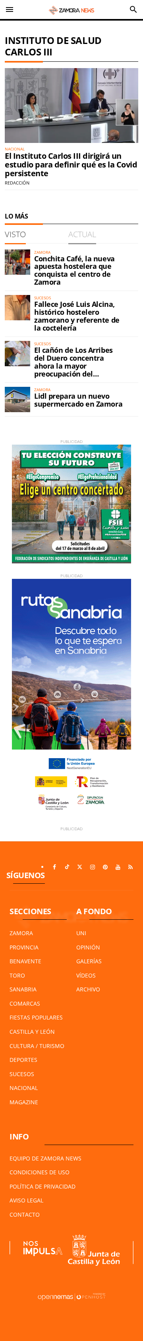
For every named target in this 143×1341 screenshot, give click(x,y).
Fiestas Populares (36, 1017)
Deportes (23, 1059)
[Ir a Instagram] (92, 867)
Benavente (25, 961)
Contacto (25, 1214)
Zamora (21, 933)
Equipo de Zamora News (45, 1158)
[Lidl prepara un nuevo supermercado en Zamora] (17, 399)
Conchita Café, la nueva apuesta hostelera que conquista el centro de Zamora (74, 270)
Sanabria (23, 989)
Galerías (89, 961)
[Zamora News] (71, 9)
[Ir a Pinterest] (105, 867)
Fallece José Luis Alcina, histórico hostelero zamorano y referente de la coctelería (77, 315)
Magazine (24, 1102)
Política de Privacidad (42, 1186)
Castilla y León (32, 1031)
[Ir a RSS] (130, 867)
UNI (81, 933)
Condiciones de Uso (40, 1172)
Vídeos (86, 975)
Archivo (88, 989)
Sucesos (22, 1074)
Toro (17, 975)
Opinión (88, 947)
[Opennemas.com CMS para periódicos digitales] (71, 1296)
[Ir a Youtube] (118, 867)
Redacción (17, 183)
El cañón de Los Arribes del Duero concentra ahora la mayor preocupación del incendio (73, 365)
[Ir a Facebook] (54, 867)
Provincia (24, 947)
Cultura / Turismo (37, 1046)
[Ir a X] (79, 867)
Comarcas (25, 1003)
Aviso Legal (26, 1200)
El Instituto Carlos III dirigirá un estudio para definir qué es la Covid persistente (71, 164)
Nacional (24, 1088)
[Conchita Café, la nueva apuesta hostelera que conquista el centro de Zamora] (17, 262)
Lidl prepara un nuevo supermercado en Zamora (78, 400)
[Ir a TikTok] (67, 867)
